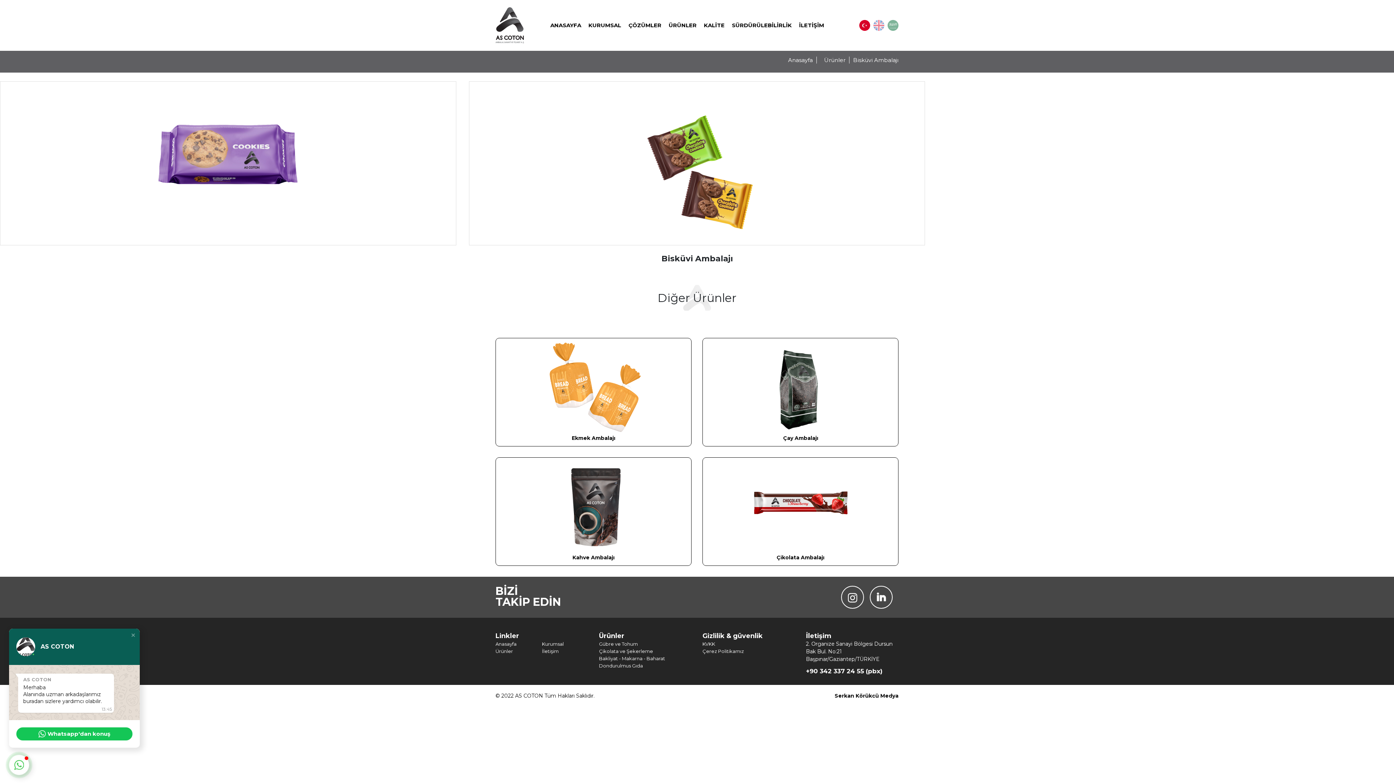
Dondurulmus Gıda (621, 666)
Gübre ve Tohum (618, 644)
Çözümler (644, 25)
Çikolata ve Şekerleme (626, 651)
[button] (133, 635)
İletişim (811, 25)
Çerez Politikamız (723, 651)
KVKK (708, 644)
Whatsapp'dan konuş (79, 733)
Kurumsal (604, 25)
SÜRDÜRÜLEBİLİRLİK (762, 25)
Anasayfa (565, 25)
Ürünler (683, 25)
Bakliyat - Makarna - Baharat (632, 658)
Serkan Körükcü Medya (866, 696)
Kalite (714, 25)
